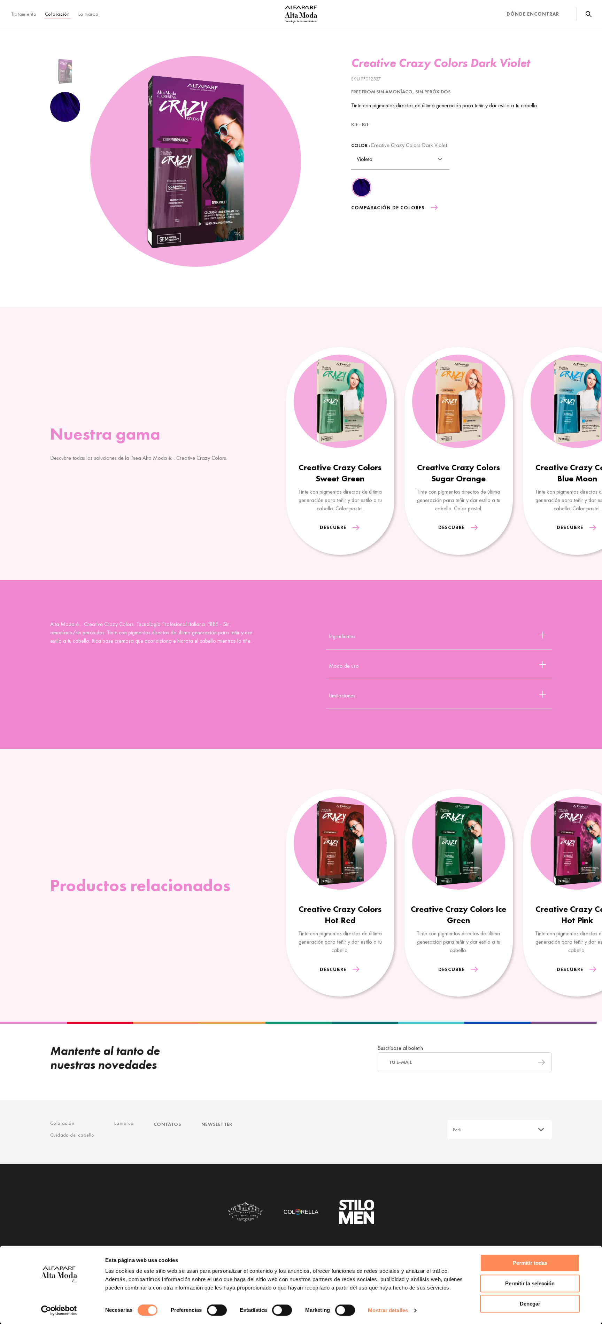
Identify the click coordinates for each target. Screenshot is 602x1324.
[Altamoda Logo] (301, 14)
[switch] (217, 1310)
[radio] (65, 71)
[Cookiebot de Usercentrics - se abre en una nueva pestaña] (59, 1310)
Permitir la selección (530, 1283)
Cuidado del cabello (72, 1135)
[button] (585, 463)
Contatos (167, 1124)
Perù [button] (457, 1129)
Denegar (530, 1304)
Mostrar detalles (388, 1310)
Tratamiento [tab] (24, 14)
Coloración (62, 1123)
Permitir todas (530, 1263)
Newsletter (216, 1124)
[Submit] (538, 1062)
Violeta (364, 159)
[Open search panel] (584, 14)
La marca (88, 14)
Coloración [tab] (57, 14)
